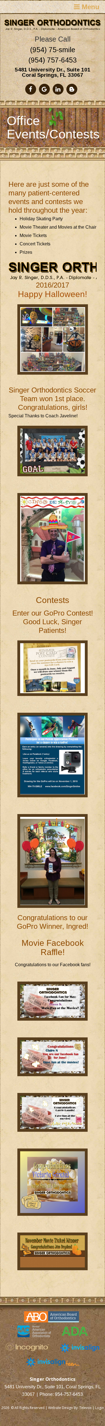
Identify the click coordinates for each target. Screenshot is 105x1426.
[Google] (44, 89)
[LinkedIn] (58, 89)
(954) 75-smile (52, 50)
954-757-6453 (69, 1394)
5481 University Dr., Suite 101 (52, 70)
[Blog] (71, 89)
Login (99, 1407)
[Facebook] (30, 89)
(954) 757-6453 (52, 60)
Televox (85, 1407)
